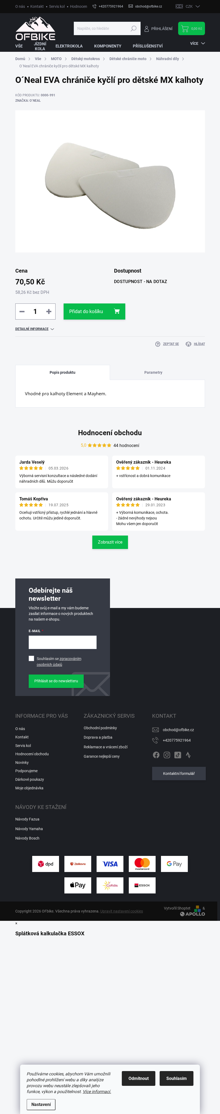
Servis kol (57, 6)
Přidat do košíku (86, 311)
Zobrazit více (110, 542)
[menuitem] (22, 46)
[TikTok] (178, 754)
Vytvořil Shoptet (177, 908)
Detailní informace (32, 329)
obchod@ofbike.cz (178, 730)
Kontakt (37, 6)
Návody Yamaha (29, 829)
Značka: (28, 100)
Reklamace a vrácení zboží (105, 747)
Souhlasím (176, 1078)
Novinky (22, 762)
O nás (20, 6)
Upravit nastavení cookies (121, 911)
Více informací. (97, 1091)
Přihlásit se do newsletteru (56, 681)
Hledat (133, 28)
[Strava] (188, 754)
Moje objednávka (29, 788)
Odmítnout (139, 1078)
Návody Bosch (27, 838)
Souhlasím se (59, 662)
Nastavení (41, 1104)
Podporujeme (26, 771)
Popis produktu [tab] (62, 372)
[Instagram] (167, 754)
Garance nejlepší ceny (102, 756)
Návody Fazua (27, 819)
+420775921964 (177, 740)
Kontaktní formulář (179, 773)
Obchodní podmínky (100, 728)
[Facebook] (156, 754)
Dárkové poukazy (29, 779)
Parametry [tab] (153, 372)
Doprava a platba (98, 737)
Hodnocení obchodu (87, 6)
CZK (189, 6)
